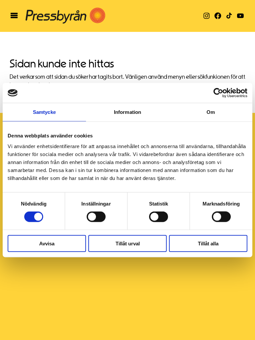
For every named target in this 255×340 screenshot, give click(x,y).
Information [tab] (127, 112)
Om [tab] (211, 112)
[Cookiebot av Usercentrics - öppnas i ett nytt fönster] (218, 93)
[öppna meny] (14, 16)
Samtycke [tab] (44, 112)
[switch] (96, 217)
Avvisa (46, 243)
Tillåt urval (128, 243)
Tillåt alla (208, 243)
